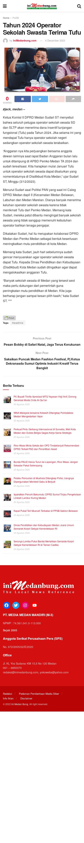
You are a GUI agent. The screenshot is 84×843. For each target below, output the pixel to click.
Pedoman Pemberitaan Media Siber (39, 693)
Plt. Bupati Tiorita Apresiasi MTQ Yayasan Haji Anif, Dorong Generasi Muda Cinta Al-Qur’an (45, 398)
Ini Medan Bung (19, 704)
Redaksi (7, 693)
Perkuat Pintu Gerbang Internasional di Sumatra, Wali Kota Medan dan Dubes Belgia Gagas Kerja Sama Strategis (45, 430)
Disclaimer (26, 698)
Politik (16, 17)
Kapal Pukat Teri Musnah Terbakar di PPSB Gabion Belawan (46, 510)
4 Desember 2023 (55, 40)
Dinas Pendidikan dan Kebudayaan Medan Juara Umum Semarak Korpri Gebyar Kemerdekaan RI (44, 526)
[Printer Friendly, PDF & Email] (9, 317)
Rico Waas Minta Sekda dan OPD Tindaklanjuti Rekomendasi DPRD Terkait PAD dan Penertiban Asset (46, 447)
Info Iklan (8, 698)
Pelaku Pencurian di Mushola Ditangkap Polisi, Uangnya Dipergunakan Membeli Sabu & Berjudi (44, 479)
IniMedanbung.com (25, 40)
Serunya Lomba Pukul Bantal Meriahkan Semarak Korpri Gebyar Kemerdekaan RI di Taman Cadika (44, 543)
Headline (17, 322)
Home (6, 17)
